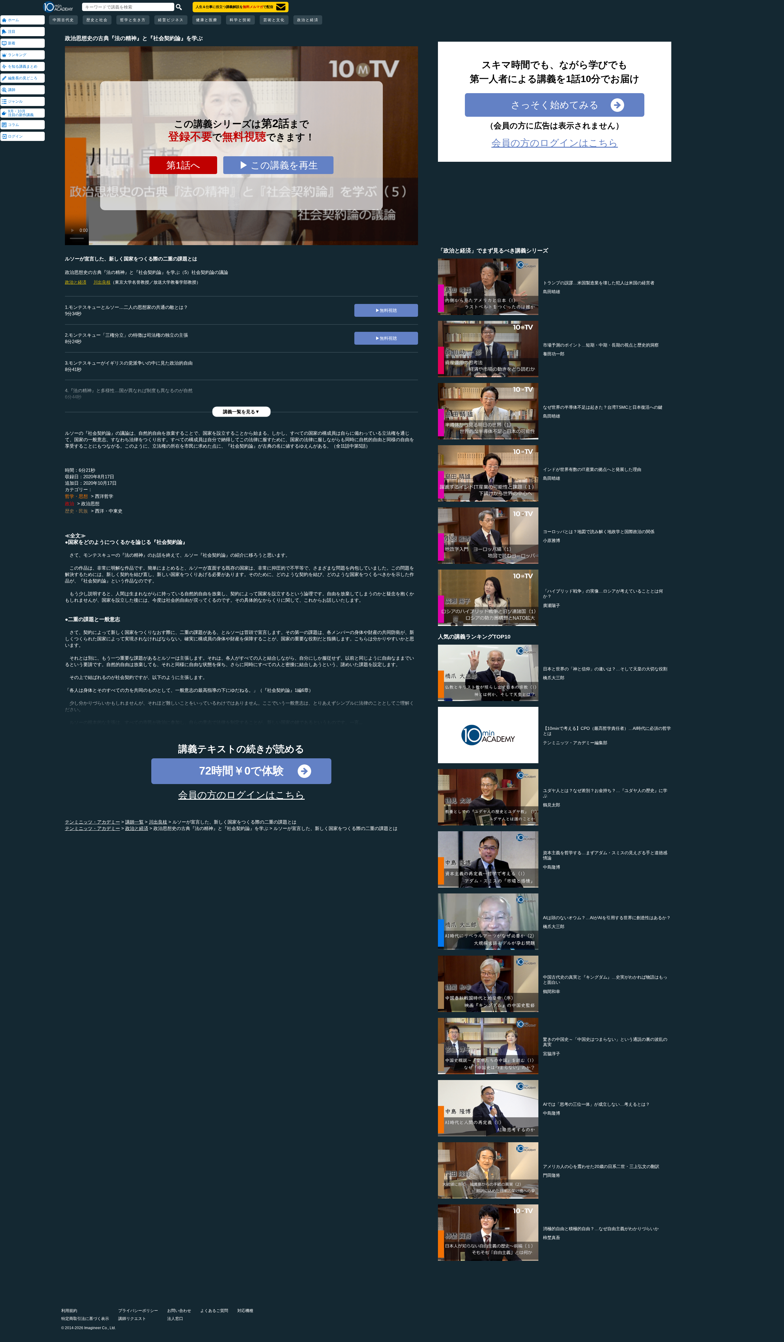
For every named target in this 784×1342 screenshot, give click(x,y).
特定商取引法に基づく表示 (85, 1318)
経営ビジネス (171, 20)
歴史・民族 (76, 511)
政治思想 (90, 503)
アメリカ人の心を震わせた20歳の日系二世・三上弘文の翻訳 (601, 1166)
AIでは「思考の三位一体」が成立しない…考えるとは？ (596, 1104)
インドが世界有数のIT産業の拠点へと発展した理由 (592, 469)
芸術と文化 (274, 20)
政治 (69, 503)
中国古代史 (63, 20)
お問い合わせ (179, 1310)
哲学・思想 (76, 496)
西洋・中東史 (109, 511)
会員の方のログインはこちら (241, 795)
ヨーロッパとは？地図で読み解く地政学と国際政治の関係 (598, 531)
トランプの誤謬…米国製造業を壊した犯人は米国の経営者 (598, 282)
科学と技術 (240, 20)
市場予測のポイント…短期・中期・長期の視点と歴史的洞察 (601, 345)
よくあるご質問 (214, 1310)
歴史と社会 (97, 20)
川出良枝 (102, 282)
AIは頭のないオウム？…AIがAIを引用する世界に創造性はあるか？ (607, 917)
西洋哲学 (104, 496)
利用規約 (69, 1310)
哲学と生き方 (133, 20)
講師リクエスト (132, 1318)
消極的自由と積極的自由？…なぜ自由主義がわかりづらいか (601, 1228)
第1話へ (183, 165)
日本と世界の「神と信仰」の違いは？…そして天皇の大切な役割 (605, 668)
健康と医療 (206, 20)
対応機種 (245, 1310)
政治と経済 (307, 20)
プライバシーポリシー (138, 1310)
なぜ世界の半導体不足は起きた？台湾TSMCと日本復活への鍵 (602, 407)
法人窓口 (175, 1318)
